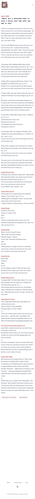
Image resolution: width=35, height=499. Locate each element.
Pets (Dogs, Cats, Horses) (9, 397)
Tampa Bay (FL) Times (8, 299)
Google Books (5, 208)
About (8, 482)
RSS (27, 482)
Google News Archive (7, 172)
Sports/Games (23, 397)
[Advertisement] (17, 417)
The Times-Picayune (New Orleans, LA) (13, 325)
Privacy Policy (18, 482)
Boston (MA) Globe (6, 356)
